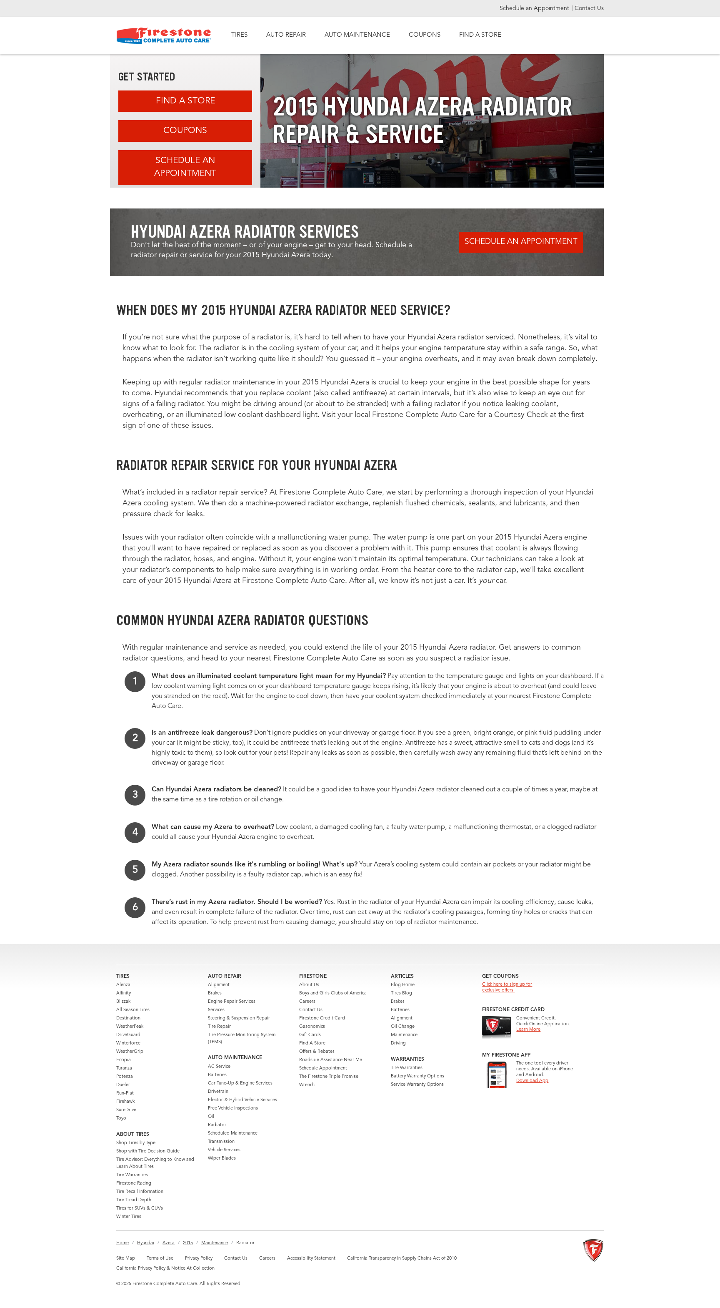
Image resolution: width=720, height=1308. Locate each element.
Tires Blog (401, 993)
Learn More (528, 1029)
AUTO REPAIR (286, 35)
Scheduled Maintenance (233, 1133)
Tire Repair (219, 1026)
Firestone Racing (133, 1183)
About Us (309, 985)
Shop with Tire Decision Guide (148, 1151)
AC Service (219, 1066)
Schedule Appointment (323, 1068)
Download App (532, 1081)
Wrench (307, 1085)
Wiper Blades (222, 1158)
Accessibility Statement (311, 1258)
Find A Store (185, 101)
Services (216, 1010)
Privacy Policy (198, 1258)
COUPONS (424, 35)
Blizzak (123, 1001)
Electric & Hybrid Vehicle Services (242, 1100)
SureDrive (126, 1110)
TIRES (239, 35)
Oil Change (403, 1026)
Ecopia (123, 1060)
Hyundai (145, 1243)
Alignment (219, 985)
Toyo (121, 1118)
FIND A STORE (480, 35)
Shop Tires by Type (135, 1143)
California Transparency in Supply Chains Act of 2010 (402, 1258)
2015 (188, 1243)
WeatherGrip (129, 1051)
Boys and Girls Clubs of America (333, 993)
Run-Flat (125, 1093)
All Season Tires (133, 1010)
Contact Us (589, 8)
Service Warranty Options (417, 1084)
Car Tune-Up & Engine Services (240, 1083)
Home (122, 1243)
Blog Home (403, 985)
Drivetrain (218, 1092)
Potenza (124, 1077)
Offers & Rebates (317, 1051)
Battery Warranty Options (417, 1076)
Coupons (185, 130)
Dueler (123, 1085)
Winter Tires (128, 1217)
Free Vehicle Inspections (233, 1108)
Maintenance (404, 1035)
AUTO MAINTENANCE (357, 35)
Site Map (125, 1258)
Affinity (123, 993)
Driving (398, 1043)
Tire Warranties (132, 1175)
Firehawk (125, 1102)
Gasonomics (312, 1026)
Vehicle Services (224, 1150)
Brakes (215, 993)
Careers (307, 1001)
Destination (128, 1018)
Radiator (217, 1125)
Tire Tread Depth (133, 1200)
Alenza (123, 985)
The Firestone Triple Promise (328, 1077)
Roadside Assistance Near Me (330, 1060)
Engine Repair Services (231, 1001)
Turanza (124, 1068)
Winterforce (128, 1043)
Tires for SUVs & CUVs (139, 1208)
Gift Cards (310, 1035)
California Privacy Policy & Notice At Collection (165, 1268)
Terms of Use (160, 1258)
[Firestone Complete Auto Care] (164, 36)
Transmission (221, 1142)
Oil (211, 1117)
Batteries (217, 1075)
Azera (168, 1243)
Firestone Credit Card (322, 1018)
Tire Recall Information (139, 1192)
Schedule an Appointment (535, 8)
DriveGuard (128, 1035)
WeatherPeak (129, 1026)
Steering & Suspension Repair (239, 1018)
